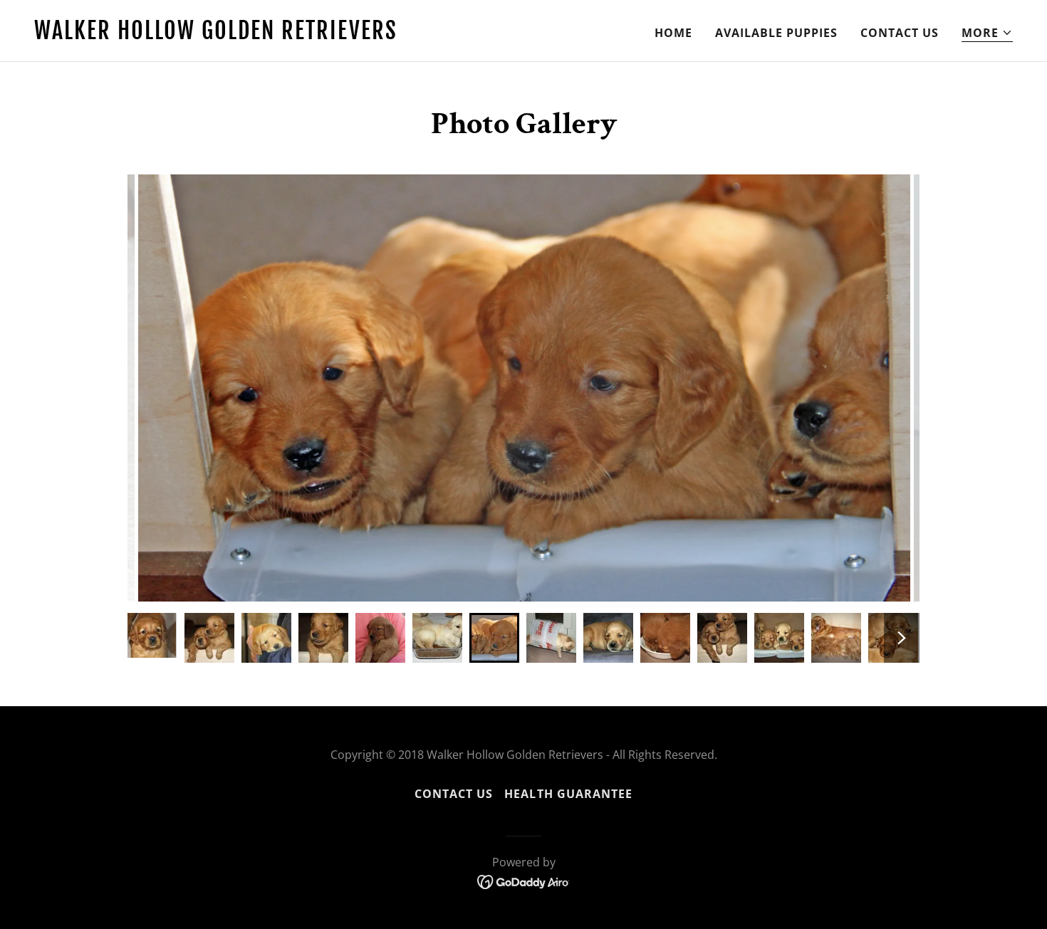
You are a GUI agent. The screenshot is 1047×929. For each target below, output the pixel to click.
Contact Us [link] (899, 33)
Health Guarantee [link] (568, 794)
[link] (273, 35)
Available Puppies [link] (776, 33)
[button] (987, 33)
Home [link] (673, 33)
